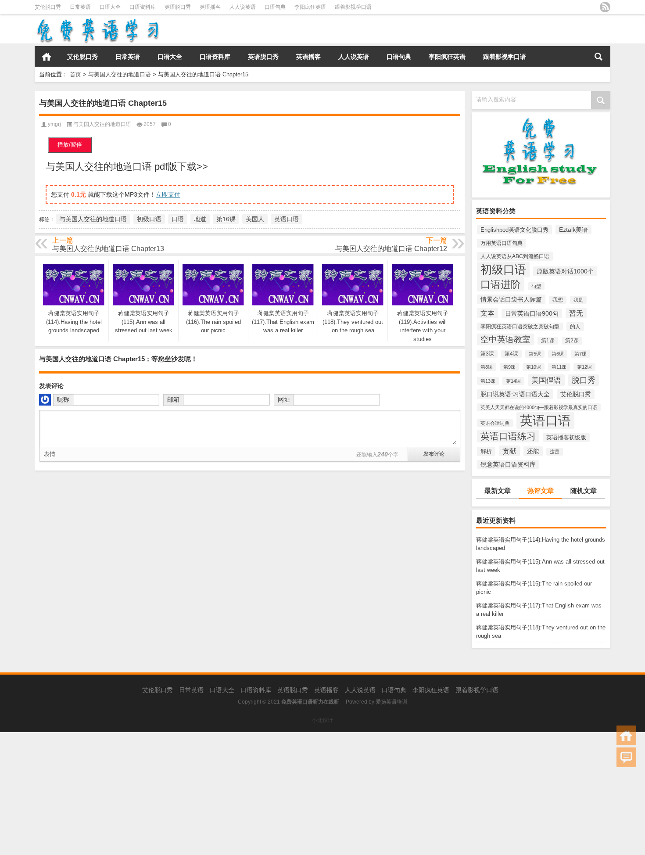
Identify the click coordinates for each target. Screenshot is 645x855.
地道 (200, 219)
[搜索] (598, 56)
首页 (46, 56)
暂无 (576, 313)
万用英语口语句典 (501, 243)
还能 (533, 451)
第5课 (535, 353)
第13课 (487, 381)
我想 (557, 299)
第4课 (511, 353)
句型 (536, 286)
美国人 (255, 219)
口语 (178, 219)
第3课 (487, 353)
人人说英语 (242, 7)
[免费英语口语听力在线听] (97, 20)
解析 (486, 451)
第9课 (509, 367)
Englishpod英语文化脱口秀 (514, 229)
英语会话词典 (494, 423)
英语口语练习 (508, 436)
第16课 (226, 219)
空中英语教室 (505, 339)
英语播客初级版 (566, 438)
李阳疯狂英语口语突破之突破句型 (519, 326)
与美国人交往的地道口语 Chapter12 (391, 248)
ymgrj (54, 124)
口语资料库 (142, 7)
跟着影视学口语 (353, 7)
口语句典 (275, 7)
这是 (554, 451)
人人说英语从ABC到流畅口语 (514, 256)
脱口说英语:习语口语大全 (515, 394)
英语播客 (210, 7)
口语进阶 (500, 284)
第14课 (513, 381)
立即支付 (168, 194)
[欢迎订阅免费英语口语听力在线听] (605, 7)
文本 (487, 313)
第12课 (584, 367)
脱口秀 (583, 380)
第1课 (548, 340)
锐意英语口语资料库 (508, 464)
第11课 (559, 367)
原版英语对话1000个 (565, 271)
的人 (575, 326)
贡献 (509, 451)
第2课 (572, 340)
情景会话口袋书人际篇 (511, 299)
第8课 (486, 367)
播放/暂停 (69, 144)
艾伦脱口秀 (48, 7)
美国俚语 (546, 380)
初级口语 (503, 269)
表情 (49, 454)
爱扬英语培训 (391, 702)
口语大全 (110, 7)
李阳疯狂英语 (310, 7)
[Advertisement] (263, 793)
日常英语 (80, 7)
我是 (578, 299)
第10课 (533, 367)
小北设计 (322, 720)
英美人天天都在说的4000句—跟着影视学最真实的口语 (538, 407)
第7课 (580, 353)
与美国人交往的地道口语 (119, 74)
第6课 (558, 353)
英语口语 (545, 420)
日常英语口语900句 (532, 313)
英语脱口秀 (178, 7)
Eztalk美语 (573, 229)
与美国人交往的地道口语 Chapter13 (108, 248)
